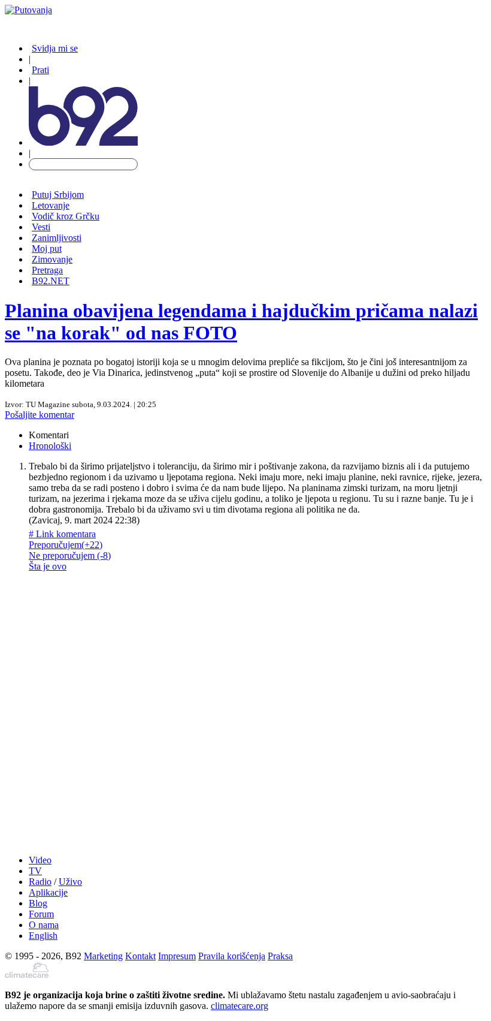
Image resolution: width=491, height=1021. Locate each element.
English (43, 935)
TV (35, 871)
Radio (40, 882)
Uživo (70, 882)
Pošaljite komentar (39, 414)
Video (40, 860)
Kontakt (140, 956)
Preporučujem (65, 545)
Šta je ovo (47, 566)
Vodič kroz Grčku (65, 216)
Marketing (103, 956)
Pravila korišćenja (231, 956)
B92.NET (50, 281)
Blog (38, 903)
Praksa (280, 956)
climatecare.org (239, 1006)
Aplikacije (48, 892)
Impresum (177, 956)
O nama (44, 925)
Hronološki (50, 446)
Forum (41, 914)
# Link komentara (62, 534)
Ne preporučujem (70, 555)
